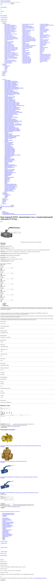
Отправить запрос (4, 427)
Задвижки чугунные (25, 43)
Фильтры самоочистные (26, 52)
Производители (42, 45)
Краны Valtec (42, 51)
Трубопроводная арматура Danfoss (45, 55)
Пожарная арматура (43, 43)
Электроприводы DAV (9, 155)
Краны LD (41, 50)
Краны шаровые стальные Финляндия (12, 82)
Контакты (4, 75)
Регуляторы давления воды (9, 35)
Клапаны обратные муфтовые (10, 119)
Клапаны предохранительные (9, 56)
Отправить (2, 507)
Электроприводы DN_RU (26, 58)
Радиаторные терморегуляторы (45, 54)
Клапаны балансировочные (44, 39)
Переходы (41, 32)
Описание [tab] (4, 303)
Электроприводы (25, 55)
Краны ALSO (42, 48)
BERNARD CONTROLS (44, 47)
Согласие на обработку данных (8, 514)
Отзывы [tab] (4, 304)
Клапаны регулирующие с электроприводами (13, 123)
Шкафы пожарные (43, 44)
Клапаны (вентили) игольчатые (10, 52)
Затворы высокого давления (9, 41)
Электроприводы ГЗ (25, 56)
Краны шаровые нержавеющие (10, 83)
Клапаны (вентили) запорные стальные (11, 49)
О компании (5, 192)
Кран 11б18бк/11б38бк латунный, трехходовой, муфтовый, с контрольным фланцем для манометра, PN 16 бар (20, 445)
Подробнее (2, 446)
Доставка (4, 72)
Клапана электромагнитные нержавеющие (29, 39)
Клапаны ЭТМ (42, 49)
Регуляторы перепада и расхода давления (11, 38)
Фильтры (23, 49)
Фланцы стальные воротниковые (45, 35)
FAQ (3, 74)
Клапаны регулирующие (9, 122)
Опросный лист (5, 71)
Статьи (6, 69)
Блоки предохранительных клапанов (11, 114)
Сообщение (2, 503)
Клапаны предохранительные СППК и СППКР (13, 112)
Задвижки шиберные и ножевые (27, 46)
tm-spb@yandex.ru (10, 206)
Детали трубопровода (9, 160)
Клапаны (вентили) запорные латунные (11, 47)
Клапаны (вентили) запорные (9, 46)
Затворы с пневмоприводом (9, 45)
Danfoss (41, 53)
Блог (5, 70)
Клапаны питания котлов (26, 35)
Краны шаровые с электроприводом (11, 84)
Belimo (41, 52)
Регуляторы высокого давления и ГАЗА (11, 37)
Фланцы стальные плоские (44, 34)
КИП (6, 191)
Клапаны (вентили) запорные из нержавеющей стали (14, 105)
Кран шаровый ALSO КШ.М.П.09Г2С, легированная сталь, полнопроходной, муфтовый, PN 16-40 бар (19, 492)
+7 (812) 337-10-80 (3, 206)
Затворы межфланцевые (8, 42)
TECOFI (41, 46)
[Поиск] (12, 3)
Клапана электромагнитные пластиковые (29, 40)
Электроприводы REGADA (10, 151)
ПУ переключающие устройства (11, 113)
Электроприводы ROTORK (10, 150)
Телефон (2, 497)
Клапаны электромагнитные (26, 36)
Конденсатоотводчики (26, 41)
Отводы (41, 38)
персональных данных (16, 426)
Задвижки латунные (25, 48)
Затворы (6, 40)
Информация (5, 64)
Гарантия (4, 73)
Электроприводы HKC (26, 57)
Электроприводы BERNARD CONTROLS (47, 25)
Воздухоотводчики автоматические (28, 24)
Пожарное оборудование (44, 40)
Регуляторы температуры (9, 39)
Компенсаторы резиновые (9, 158)
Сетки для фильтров (25, 53)
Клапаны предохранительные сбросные (11, 57)
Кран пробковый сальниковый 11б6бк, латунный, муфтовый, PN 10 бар (13, 461)
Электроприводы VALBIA (10, 152)
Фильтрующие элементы (26, 54)
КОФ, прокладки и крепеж (44, 37)
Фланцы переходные (43, 36)
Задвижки (24, 42)
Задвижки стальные (25, 44)
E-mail (1, 498)
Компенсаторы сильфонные (10, 159)
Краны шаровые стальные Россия (10, 25)
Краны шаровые (7, 24)
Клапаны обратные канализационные (12, 121)
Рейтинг (1, 411)
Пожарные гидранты (43, 41)
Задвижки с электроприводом (27, 47)
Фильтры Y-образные (25, 50)
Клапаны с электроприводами (10, 188)
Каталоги (6, 67)
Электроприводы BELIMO (10, 149)
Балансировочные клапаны (44, 58)
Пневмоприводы (8, 156)
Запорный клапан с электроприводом (11, 54)
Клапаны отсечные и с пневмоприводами (11, 53)
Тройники (41, 33)
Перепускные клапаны (9, 115)
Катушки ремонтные (43, 31)
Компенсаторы (7, 157)
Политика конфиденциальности (8, 513)
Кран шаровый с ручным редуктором (11, 33)
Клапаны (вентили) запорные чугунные (11, 48)
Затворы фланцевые (8, 43)
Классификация (7, 65)
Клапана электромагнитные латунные (28, 37)
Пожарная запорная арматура (45, 42)
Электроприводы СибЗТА (44, 24)
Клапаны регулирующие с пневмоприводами (13, 124)
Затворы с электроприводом (9, 44)
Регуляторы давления (8, 34)
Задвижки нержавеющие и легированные (29, 45)
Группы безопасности (9, 116)
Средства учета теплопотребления (45, 57)
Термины (6, 66)
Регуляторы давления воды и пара (10, 36)
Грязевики (24, 51)
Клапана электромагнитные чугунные (28, 38)
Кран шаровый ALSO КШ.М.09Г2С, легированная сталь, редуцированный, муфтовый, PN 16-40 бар (18, 476)
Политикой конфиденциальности (40, 578)
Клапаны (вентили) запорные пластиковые (12, 55)
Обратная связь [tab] (5, 305)
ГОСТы (6, 68)
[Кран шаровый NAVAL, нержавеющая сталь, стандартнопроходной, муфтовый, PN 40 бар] (10, 242)
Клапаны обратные (25, 25)
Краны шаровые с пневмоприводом (11, 85)
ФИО (1, 496)
